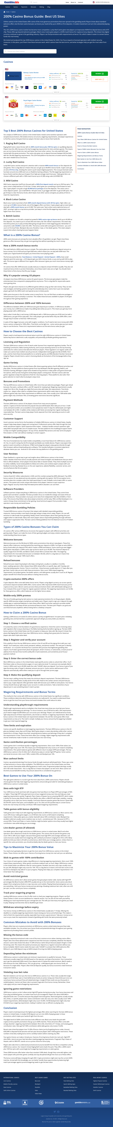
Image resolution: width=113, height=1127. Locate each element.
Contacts (80, 2)
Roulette (37, 1087)
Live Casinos (7, 1081)
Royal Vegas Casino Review (32, 100)
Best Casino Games (41, 1077)
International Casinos (11, 1077)
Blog (48, 7)
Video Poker (38, 1093)
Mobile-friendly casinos (10, 1084)
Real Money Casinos (100, 1077)
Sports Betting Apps (69, 1084)
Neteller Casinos (98, 1087)
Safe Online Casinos (9, 1090)
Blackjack (37, 1084)
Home (7, 12)
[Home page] (12, 2)
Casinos (7, 7)
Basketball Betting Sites (70, 1087)
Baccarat (37, 1081)
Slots (36, 1090)
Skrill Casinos (97, 1090)
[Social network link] (54, 1111)
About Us (73, 2)
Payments (24, 7)
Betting (42, 7)
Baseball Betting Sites (70, 1090)
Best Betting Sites (70, 1077)
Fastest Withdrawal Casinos (101, 1084)
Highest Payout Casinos (100, 1081)
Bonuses (33, 7)
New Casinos (7, 1087)
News (67, 2)
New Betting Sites (69, 1081)
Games (16, 7)
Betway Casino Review (30, 73)
